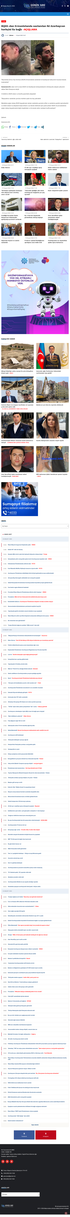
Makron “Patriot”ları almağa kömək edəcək (23, 668)
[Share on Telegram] (37, 127)
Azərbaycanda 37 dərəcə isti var (17, 825)
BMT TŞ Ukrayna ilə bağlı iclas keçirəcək (19, 839)
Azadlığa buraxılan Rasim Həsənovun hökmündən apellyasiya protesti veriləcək (11, 217)
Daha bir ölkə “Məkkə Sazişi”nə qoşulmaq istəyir (21, 787)
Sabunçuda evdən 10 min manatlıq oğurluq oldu (21, 725)
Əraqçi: (28, 934)
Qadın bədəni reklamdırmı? (15, 1120)
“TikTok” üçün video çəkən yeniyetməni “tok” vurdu (27, 706)
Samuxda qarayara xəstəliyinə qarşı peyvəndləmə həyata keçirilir (26, 972)
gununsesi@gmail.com (9, 1176)
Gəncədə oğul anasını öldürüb (16, 1020)
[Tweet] (30, 127)
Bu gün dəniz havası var (14, 844)
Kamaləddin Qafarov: (30, 601)
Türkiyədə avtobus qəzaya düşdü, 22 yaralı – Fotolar (22, 777)
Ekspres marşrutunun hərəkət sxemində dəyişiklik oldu (23, 791)
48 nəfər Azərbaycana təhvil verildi (18, 1039)
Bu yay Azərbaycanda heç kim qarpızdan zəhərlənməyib (27, 820)
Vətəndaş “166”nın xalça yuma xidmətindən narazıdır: (36, 1048)
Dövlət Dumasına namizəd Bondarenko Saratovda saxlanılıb (25, 1092)
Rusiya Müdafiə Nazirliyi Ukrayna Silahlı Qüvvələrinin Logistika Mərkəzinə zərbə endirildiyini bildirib (36, 1101)
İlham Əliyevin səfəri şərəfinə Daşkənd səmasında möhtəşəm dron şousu (31, 615)
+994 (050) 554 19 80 (9, 1173)
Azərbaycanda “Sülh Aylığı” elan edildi (19, 1116)
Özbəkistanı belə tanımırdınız (25, 768)
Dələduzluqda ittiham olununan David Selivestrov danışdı (17, 441)
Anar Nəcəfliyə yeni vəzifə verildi (17, 939)
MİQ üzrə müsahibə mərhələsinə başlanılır (20, 1024)
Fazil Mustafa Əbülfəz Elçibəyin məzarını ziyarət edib (25, 568)
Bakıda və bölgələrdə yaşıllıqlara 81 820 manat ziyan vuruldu (25, 968)
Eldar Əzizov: (5, 167)
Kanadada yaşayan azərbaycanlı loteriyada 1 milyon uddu (24, 886)
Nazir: (25, 678)
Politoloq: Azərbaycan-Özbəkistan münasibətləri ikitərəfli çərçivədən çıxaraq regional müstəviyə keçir (37, 1043)
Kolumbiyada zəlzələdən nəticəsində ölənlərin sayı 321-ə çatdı (25, 915)
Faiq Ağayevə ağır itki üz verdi (16, 720)
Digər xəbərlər (35, 1124)
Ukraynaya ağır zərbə (24, 829)
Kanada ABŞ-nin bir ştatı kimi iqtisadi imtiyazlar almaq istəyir (27, 554)
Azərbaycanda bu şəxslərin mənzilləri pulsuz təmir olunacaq (25, 867)
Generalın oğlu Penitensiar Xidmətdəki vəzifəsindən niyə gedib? (48, 372)
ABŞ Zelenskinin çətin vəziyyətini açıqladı (19, 1097)
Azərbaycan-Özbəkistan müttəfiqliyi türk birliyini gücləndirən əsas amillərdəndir (31, 573)
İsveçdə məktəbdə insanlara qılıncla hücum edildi (22, 953)
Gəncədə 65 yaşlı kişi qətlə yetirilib (18, 944)
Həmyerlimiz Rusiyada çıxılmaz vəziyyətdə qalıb (21, 744)
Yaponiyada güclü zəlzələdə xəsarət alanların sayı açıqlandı (25, 611)
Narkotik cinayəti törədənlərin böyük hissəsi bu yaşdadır (24, 834)
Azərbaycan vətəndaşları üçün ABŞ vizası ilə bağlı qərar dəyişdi (26, 711)
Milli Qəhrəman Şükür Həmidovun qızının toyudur (51, 475)
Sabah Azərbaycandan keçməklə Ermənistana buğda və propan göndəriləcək (29, 920)
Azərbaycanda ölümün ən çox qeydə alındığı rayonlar (23, 881)
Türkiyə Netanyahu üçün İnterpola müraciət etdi (21, 1010)
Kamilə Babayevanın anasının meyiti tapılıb (50, 440)
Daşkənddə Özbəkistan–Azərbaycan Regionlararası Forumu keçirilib (27, 650)
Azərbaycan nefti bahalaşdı (16, 735)
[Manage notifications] (66, 1213)
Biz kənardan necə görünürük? (16, 620)
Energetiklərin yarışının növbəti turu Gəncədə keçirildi (25, 758)
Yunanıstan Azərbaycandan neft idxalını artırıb (21, 963)
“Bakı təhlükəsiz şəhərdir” (19, 716)
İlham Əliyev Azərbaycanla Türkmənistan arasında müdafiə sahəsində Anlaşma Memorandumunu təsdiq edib (37, 1058)
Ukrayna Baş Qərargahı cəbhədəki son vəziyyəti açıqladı (24, 578)
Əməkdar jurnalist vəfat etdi (16, 877)
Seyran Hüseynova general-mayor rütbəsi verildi (22, 1068)
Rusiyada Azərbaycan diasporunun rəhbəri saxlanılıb (25, 949)
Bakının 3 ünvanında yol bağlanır (19, 1001)
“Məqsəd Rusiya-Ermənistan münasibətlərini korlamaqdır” (27, 635)
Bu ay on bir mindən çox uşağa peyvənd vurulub (21, 1015)
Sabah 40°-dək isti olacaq (15, 549)
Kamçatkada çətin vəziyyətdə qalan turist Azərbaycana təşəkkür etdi (30, 559)
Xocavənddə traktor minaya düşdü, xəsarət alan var (22, 1029)
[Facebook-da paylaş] (12, 127)
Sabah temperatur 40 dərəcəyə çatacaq (19, 801)
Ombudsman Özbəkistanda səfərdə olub (21, 563)
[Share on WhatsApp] (4, 127)
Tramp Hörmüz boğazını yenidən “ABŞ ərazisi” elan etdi (23, 625)
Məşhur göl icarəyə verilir (15, 782)
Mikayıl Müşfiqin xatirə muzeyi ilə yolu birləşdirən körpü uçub (17, 372)
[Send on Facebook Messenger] (22, 127)
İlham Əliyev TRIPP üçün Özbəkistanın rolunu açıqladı (23, 1111)
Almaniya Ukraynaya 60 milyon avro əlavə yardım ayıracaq (24, 702)
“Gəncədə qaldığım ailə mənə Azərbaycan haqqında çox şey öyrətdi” (35, 192)
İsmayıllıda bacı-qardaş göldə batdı (18, 659)
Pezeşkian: (27, 597)
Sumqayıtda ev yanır (14, 749)
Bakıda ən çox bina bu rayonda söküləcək (50, 405)
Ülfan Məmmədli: (29, 925)
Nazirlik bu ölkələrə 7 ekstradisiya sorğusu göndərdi (23, 982)
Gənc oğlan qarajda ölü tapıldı (16, 911)
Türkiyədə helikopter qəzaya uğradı (18, 739)
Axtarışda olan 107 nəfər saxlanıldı (17, 697)
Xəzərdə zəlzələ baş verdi (15, 858)
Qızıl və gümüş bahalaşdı (15, 862)
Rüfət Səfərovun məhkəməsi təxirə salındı (19, 1082)
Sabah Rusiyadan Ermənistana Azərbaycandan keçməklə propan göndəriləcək (30, 582)
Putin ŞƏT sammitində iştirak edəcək (18, 996)
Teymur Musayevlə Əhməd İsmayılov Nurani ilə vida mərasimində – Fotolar (29, 773)
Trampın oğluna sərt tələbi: (25, 897)
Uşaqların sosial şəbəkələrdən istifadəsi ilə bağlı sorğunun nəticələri (27, 1106)
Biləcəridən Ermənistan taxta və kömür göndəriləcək (22, 796)
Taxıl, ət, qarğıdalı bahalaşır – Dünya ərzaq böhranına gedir (24, 853)
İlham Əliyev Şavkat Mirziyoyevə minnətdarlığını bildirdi (24, 1064)
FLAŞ (3, 21)
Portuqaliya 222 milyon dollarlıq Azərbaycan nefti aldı (23, 1078)
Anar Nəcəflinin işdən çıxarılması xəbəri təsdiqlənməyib (55, 217)
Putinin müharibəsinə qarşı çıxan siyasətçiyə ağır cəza (23, 645)
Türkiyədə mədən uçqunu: (23, 977)
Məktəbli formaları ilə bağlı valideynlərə (22, 1034)
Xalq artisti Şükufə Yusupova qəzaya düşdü (25, 763)
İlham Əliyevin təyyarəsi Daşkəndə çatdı (21, 544)
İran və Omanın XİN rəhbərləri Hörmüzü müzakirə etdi (23, 901)
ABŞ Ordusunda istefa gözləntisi (17, 848)
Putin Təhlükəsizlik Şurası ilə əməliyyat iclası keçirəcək (23, 1087)
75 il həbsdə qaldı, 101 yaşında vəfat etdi (19, 872)
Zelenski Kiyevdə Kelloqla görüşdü (20, 692)
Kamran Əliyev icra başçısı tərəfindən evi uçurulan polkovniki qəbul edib (17, 407)
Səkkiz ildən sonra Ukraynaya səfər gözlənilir (21, 986)
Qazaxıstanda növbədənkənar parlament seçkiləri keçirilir (24, 606)
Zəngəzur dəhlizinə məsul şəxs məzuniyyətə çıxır (22, 815)
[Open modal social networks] (42, 127)
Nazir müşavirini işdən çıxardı (58, 190)
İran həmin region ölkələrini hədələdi (18, 587)
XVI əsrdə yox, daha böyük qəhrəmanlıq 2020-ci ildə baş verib (30, 1053)
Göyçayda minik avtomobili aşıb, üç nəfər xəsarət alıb (23, 930)
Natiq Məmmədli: (28, 730)
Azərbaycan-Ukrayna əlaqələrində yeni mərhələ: (33, 1073)
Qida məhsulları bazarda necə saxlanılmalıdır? (23, 906)
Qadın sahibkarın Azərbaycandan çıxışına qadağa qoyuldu (24, 673)
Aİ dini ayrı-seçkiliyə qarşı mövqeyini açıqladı (24, 806)
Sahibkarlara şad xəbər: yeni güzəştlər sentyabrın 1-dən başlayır (26, 810)
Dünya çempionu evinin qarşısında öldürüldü (20, 754)
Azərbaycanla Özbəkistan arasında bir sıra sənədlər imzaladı (25, 687)
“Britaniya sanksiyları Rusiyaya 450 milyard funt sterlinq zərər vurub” (11, 192)
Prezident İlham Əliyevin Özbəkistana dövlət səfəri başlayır (27, 592)
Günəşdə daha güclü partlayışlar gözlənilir (20, 1005)
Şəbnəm (11, 35)
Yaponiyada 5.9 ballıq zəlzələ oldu (17, 664)
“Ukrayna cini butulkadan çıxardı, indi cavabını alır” (24, 683)
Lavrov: (23, 654)
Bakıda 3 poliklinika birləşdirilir (19, 958)
